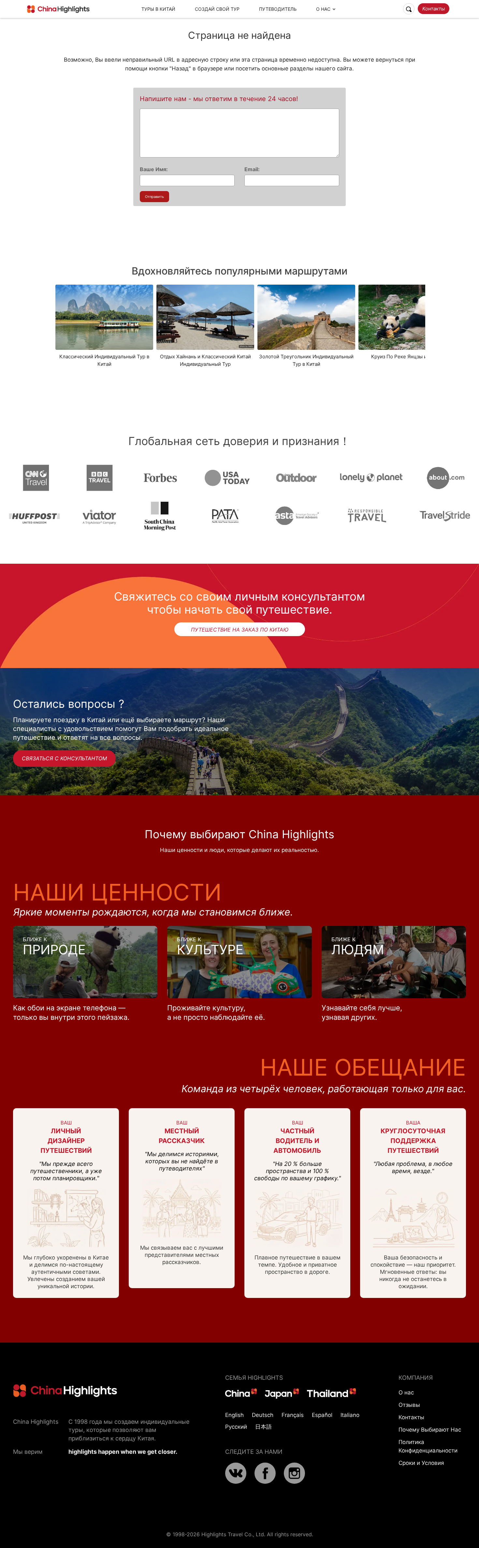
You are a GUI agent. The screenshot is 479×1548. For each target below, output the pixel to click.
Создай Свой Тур (217, 9)
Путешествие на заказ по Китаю (239, 629)
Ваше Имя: (154, 169)
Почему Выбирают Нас (430, 1429)
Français (293, 1415)
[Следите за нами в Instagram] (294, 1482)
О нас (406, 1392)
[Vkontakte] (235, 1482)
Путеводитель (278, 9)
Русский (236, 1426)
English (234, 1415)
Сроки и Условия (421, 1463)
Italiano (350, 1415)
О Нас (323, 9)
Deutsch (262, 1415)
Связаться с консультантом (64, 758)
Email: (252, 169)
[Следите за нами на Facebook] (265, 1482)
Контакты (433, 9)
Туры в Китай (158, 9)
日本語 (263, 1426)
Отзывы (409, 1405)
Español (322, 1415)
